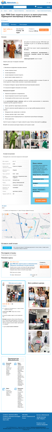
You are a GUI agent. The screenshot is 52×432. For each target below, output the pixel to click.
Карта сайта (6, 420)
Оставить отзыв (7, 247)
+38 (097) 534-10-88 (41, 417)
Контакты (13, 24)
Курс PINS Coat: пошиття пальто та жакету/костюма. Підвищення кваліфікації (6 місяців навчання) (23, 264)
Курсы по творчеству (19, 10)
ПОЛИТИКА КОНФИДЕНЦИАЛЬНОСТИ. (38, 427)
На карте (4, 206)
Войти (48, 7)
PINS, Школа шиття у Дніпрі (15, 283)
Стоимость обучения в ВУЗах (10, 414)
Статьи (24, 418)
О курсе (5, 24)
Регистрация (23, 24)
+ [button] (3, 215)
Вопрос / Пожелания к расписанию (39, 190)
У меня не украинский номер (39, 187)
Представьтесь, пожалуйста (41, 175)
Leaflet (42, 238)
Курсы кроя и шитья (30, 10)
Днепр (10, 10)
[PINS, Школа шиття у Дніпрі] (38, 297)
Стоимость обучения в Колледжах (11, 416)
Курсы (5, 10)
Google (48, 238)
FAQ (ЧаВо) (25, 414)
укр (47, 2)
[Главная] (11, 2)
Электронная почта (38, 179)
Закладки (39, 7)
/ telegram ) (42, 418)
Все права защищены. (7, 428)
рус (50, 2)
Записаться (44, 267)
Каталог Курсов (7, 418)
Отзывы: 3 (4, 305)
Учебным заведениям (42, 424)
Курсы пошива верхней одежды (44, 10)
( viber (38, 418)
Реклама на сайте (41, 423)
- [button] (3, 217)
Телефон (35, 183)
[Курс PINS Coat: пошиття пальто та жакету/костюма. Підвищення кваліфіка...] (12, 49)
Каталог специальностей (28, 416)
